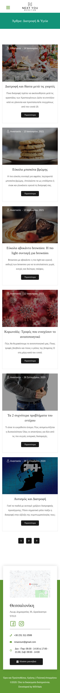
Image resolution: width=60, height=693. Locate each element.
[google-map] (30, 583)
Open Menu (8, 7)
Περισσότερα (30, 115)
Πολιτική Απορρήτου (47, 678)
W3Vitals (37, 687)
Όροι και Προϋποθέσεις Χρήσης (19, 678)
